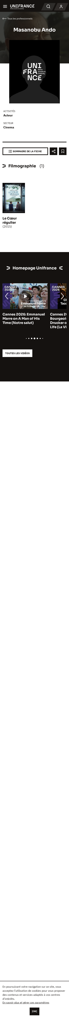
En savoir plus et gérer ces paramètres (26, 1002)
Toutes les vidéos (17, 353)
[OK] (34, 1011)
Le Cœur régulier (10, 220)
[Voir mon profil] (61, 6)
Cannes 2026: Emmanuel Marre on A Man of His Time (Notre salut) (24, 318)
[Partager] (53, 151)
